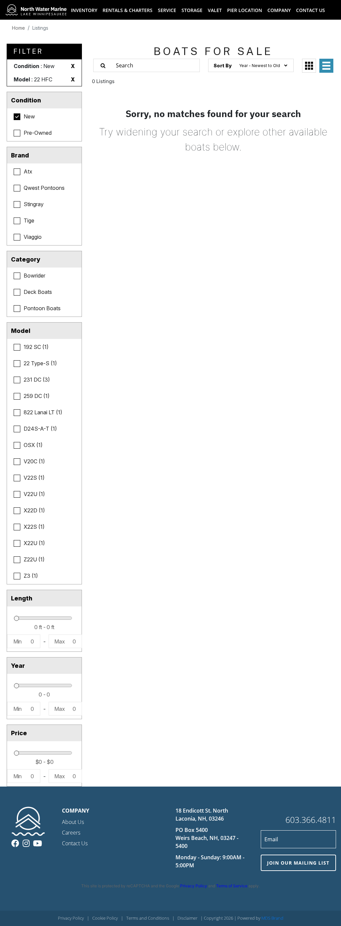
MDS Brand (272, 918)
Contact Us (75, 843)
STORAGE (191, 10)
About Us (73, 822)
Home (18, 28)
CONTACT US (310, 10)
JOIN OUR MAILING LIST (298, 863)
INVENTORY (84, 10)
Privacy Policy (193, 885)
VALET (215, 10)
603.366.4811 (310, 819)
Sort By (222, 65)
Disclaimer (187, 918)
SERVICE (167, 10)
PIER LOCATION (244, 10)
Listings (40, 28)
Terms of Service (231, 885)
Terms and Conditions (147, 918)
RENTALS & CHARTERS (128, 10)
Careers (71, 832)
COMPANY (279, 10)
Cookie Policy (105, 918)
